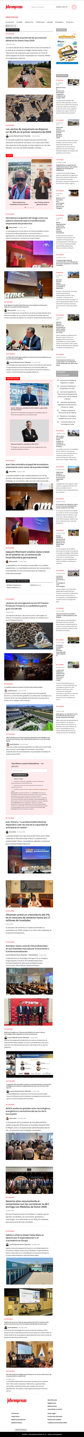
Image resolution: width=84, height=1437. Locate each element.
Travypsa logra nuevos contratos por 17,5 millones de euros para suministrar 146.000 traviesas (67, 262)
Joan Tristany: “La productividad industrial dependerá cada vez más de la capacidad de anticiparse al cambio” (27, 825)
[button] (49, 184)
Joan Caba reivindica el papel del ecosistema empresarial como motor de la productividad (27, 466)
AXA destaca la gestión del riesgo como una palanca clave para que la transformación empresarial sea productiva (27, 221)
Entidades (59, 22)
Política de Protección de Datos (26, 809)
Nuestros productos (18, 1420)
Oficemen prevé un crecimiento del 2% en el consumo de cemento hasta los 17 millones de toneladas (28, 917)
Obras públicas (12, 17)
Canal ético (15, 1417)
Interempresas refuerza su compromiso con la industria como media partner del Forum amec (67, 362)
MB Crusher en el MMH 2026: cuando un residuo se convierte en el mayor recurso (60, 442)
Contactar (15, 1413)
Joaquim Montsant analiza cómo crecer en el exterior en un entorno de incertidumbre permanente (28, 554)
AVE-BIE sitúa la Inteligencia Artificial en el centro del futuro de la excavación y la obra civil (28, 1375)
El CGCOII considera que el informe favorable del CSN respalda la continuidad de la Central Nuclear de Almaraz (61, 653)
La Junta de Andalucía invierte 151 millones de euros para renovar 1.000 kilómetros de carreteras (60, 678)
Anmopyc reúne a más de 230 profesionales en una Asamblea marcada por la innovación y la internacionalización (27, 949)
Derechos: (17, 802)
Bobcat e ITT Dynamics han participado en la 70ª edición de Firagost (60, 203)
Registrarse (52, 1403)
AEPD (41, 807)
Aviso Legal (28, 789)
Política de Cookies (54, 1420)
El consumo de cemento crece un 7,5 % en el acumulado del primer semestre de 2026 (67, 506)
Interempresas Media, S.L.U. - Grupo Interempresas (45, 1434)
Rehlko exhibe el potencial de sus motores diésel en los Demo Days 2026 (26, 39)
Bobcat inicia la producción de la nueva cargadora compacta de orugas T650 (60, 93)
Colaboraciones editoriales (57, 1423)
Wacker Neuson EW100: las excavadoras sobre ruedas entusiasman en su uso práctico (60, 328)
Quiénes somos (16, 1423)
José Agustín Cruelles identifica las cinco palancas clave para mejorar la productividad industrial (25, 306)
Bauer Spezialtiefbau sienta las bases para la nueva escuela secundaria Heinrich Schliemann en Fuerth (61, 230)
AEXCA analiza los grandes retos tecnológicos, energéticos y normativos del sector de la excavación (28, 1111)
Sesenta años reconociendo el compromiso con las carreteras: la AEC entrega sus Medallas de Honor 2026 (27, 1204)
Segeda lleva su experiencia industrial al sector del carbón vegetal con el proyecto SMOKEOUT (66, 167)
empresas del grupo (31, 801)
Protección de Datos (55, 1417)
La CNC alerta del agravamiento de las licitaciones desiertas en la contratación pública (28, 358)
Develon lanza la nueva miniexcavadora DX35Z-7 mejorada (60, 284)
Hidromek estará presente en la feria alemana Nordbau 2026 (60, 133)
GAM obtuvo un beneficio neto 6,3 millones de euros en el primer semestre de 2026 (67, 715)
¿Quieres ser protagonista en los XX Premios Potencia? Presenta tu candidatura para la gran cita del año (27, 606)
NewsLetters (52, 1406)
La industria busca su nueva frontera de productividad (23, 687)
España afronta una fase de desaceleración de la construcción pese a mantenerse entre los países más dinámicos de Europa (26, 1323)
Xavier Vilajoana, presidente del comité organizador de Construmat (29, 409)
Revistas (69, 22)
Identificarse (52, 1400)
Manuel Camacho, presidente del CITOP (25, 444)
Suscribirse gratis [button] (60, 7)
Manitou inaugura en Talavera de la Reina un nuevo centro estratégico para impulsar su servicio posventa (24, 1033)
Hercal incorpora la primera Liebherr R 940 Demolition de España (66, 615)
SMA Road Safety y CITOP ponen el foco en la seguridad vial (60, 476)
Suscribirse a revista (55, 1409)
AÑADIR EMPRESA (20, 1430)
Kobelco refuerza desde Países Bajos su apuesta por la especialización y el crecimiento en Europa (25, 1238)
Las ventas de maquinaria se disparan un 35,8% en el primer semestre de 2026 (28, 131)
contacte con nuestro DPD (17, 806)
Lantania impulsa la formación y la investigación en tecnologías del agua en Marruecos (60, 583)
